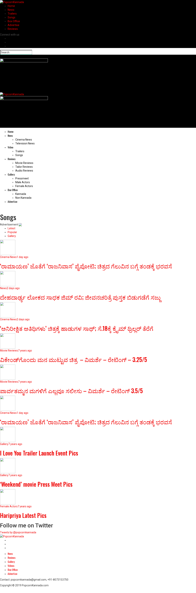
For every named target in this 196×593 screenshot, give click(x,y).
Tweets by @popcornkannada (18, 532)
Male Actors (22, 182)
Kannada (20, 193)
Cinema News (23, 139)
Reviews (13, 28)
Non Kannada (23, 197)
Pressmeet (22, 178)
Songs (11, 17)
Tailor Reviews (24, 166)
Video (10, 147)
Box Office (14, 21)
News (11, 9)
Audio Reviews (24, 170)
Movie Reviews (24, 162)
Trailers (12, 13)
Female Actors (24, 186)
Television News (25, 143)
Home (11, 5)
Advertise (13, 25)
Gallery (11, 174)
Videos (11, 566)
